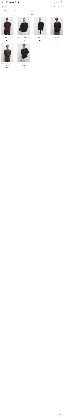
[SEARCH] (56, 2)
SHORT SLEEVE (15, 10)
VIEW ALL (5, 10)
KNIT (34, 10)
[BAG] (61, 2)
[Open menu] (3, 2)
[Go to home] (12, 2)
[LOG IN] (59, 2)
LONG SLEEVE (26, 10)
